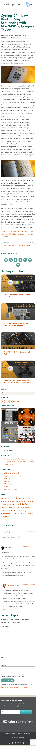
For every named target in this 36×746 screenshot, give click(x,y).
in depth (28, 498)
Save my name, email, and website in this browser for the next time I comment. (15, 675)
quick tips (21, 507)
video (24, 513)
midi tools (15, 507)
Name (3, 650)
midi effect (24, 504)
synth (3, 513)
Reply (2, 540)
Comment (5, 626)
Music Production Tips (11, 484)
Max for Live (5, 37)
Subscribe (26, 712)
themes (9, 513)
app (2, 498)
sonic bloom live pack (12, 510)
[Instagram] (14, 401)
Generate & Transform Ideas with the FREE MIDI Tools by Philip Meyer (18, 381)
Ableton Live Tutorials (11, 473)
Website (4, 665)
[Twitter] (18, 743)
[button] (19, 4)
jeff (6, 532)
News (6, 487)
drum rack (21, 498)
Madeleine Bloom (12, 585)
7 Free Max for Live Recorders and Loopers (17, 295)
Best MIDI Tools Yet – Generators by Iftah (17, 353)
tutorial (17, 513)
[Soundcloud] (18, 401)
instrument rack (19, 501)
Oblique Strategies (10, 489)
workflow (11, 517)
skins (28, 507)
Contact (21, 737)
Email (3, 657)
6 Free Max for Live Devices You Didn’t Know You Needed (16, 324)
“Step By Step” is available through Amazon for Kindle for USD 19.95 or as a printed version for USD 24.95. (17, 234)
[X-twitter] (8, 401)
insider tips (6, 501)
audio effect (10, 497)
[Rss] (2, 401)
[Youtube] (11, 401)
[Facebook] (5, 401)
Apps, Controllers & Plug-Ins (14, 476)
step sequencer (28, 511)
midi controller (11, 504)
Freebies (7, 478)
